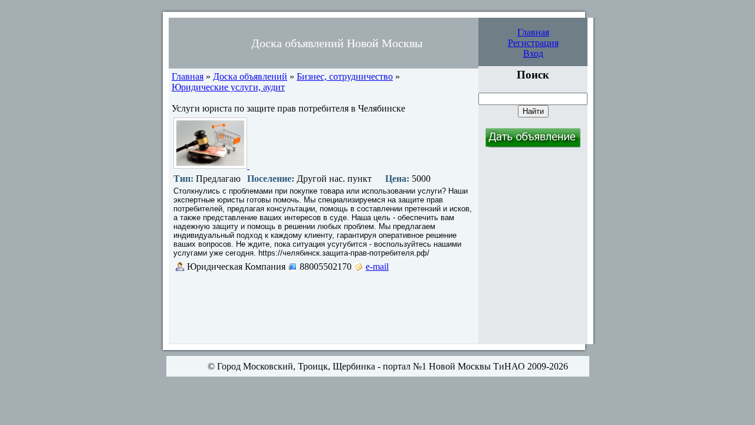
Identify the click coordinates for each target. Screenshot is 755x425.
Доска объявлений (250, 76)
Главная (533, 32)
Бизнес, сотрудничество (345, 76)
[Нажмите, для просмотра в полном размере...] (211, 166)
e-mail (377, 266)
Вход (533, 53)
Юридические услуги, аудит (228, 87)
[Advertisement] (322, 307)
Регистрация (533, 43)
